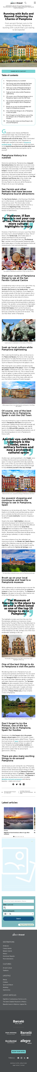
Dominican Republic (9, 956)
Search (18, 918)
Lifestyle (6, 830)
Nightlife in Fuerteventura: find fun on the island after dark (15, 999)
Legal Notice (16, 1065)
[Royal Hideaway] (11, 1033)
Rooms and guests (8, 911)
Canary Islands (7, 948)
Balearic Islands (7, 951)
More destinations (8, 958)
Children (5, 982)
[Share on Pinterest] (20, 784)
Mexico (5, 953)
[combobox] (18, 901)
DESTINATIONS (8, 942)
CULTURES (7, 964)
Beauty (5, 979)
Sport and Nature (8, 984)
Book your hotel (18, 1051)
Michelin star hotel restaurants (12, 779)
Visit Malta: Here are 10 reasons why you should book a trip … (26, 792)
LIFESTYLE (7, 976)
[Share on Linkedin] (24, 784)
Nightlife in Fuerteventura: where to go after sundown (17, 833)
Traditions (6, 970)
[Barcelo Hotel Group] (18, 934)
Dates (8, 904)
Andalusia (6, 946)
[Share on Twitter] (17, 784)
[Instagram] (21, 1058)
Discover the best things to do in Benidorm (10, 792)
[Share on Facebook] (13, 784)
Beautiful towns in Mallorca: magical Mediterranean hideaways (15, 1004)
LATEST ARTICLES (9, 995)
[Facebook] (18, 1058)
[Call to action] (24, 1058)
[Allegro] (26, 1041)
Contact (22, 1065)
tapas (16, 741)
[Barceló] (18, 1023)
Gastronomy (6, 990)
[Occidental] (11, 1041)
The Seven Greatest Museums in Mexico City (15, 1001)
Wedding (5, 987)
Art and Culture (7, 968)
